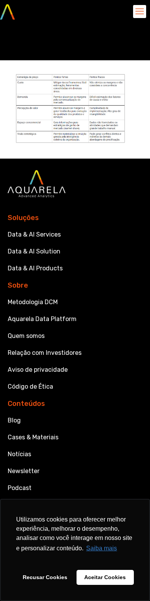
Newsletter (24, 471)
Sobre (18, 285)
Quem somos (26, 335)
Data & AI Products (35, 268)
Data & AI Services (34, 234)
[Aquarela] (7, 11)
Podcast (20, 488)
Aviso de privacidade (38, 369)
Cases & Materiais (33, 437)
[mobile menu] (139, 11)
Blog (14, 420)
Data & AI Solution (34, 251)
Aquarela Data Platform (42, 319)
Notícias (19, 454)
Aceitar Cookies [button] (105, 577)
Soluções (23, 218)
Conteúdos (26, 403)
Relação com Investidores (45, 352)
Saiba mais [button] (101, 548)
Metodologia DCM (33, 302)
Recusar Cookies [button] (45, 577)
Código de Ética (30, 386)
